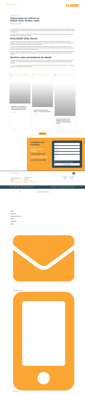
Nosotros (13, 213)
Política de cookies (71, 186)
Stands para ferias (16, 216)
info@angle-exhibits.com (18, 182)
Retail (12, 218)
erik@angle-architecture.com (32, 182)
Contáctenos (12, 65)
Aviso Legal (53, 186)
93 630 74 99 (14, 180)
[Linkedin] (74, 173)
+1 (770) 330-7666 (38, 160)
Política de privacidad (61, 186)
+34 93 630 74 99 (37, 154)
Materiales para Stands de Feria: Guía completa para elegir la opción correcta (19, 108)
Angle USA (14, 221)
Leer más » (13, 112)
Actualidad (12, 15)
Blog (12, 224)
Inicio (12, 211)
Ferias (17, 15)
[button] (42, 134)
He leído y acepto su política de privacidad (64, 161)
